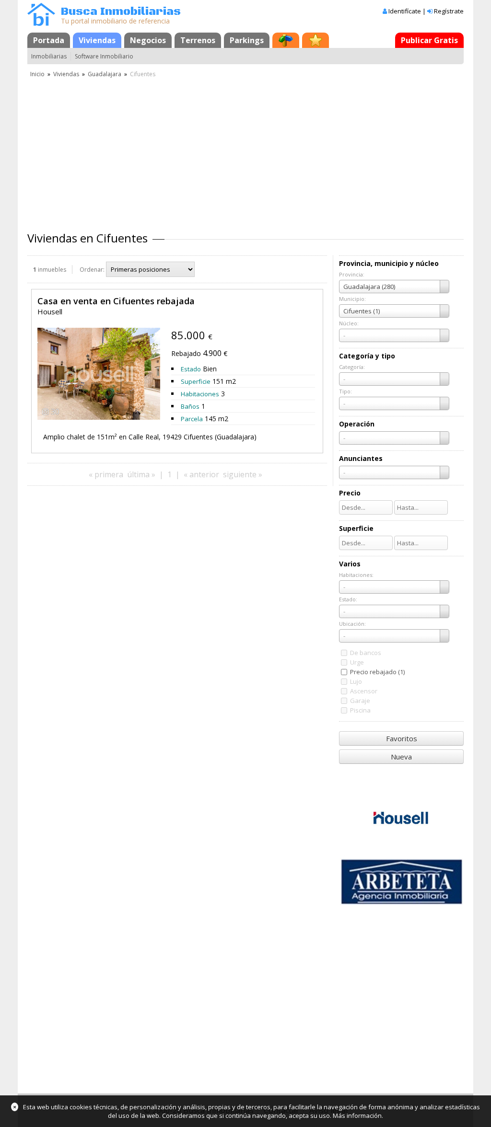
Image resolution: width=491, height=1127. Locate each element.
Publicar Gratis (429, 40)
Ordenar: (92, 269)
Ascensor (363, 691)
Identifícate (404, 11)
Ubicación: (352, 623)
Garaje (360, 700)
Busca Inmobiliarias (121, 12)
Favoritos (401, 738)
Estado (191, 369)
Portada (48, 40)
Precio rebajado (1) (377, 671)
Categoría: (352, 366)
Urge (357, 662)
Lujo (356, 681)
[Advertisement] (245, 151)
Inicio (37, 74)
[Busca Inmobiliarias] (41, 23)
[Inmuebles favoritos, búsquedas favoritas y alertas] (315, 40)
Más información (357, 1115)
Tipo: (345, 391)
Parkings (247, 40)
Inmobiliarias (49, 56)
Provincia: (351, 274)
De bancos (365, 652)
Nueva (401, 756)
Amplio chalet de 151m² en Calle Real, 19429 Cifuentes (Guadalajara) (150, 436)
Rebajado (186, 353)
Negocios (148, 40)
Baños (190, 406)
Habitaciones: (356, 574)
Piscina (360, 710)
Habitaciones (200, 394)
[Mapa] (285, 40)
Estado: (348, 599)
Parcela (192, 418)
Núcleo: (349, 323)
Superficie (195, 381)
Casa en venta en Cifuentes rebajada (116, 301)
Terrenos (197, 40)
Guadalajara (104, 74)
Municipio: (352, 298)
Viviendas (97, 40)
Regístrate (449, 11)
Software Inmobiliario (104, 56)
